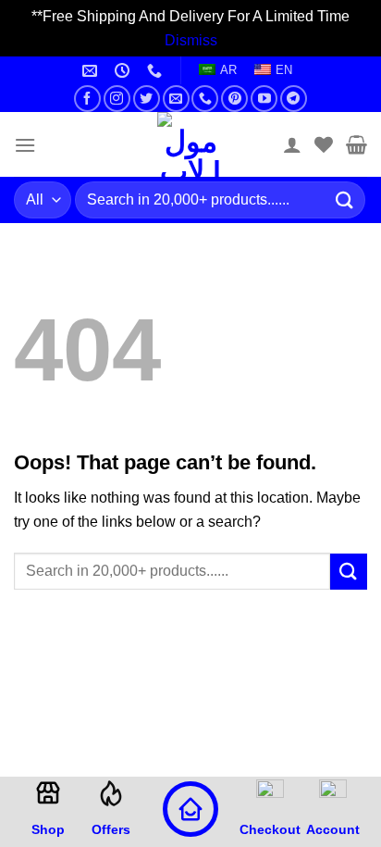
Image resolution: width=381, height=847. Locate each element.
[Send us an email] (176, 98)
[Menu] (25, 145)
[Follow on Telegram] (293, 98)
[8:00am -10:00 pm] (124, 70)
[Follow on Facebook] (87, 98)
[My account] (292, 144)
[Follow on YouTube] (264, 98)
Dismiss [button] (191, 40)
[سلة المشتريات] (356, 144)
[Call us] (204, 98)
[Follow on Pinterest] (234, 98)
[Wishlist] (323, 144)
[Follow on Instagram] (117, 98)
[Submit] (344, 200)
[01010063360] (156, 70)
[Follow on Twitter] (146, 98)
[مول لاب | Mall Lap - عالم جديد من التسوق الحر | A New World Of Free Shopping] (190, 144)
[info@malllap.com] (92, 70)
